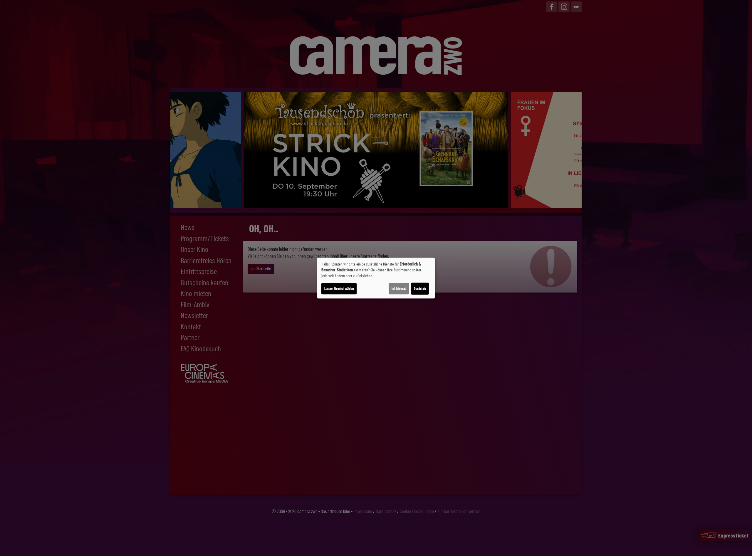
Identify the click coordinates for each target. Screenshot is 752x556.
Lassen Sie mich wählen (339, 288)
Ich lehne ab (399, 288)
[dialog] (376, 278)
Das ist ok (420, 288)
